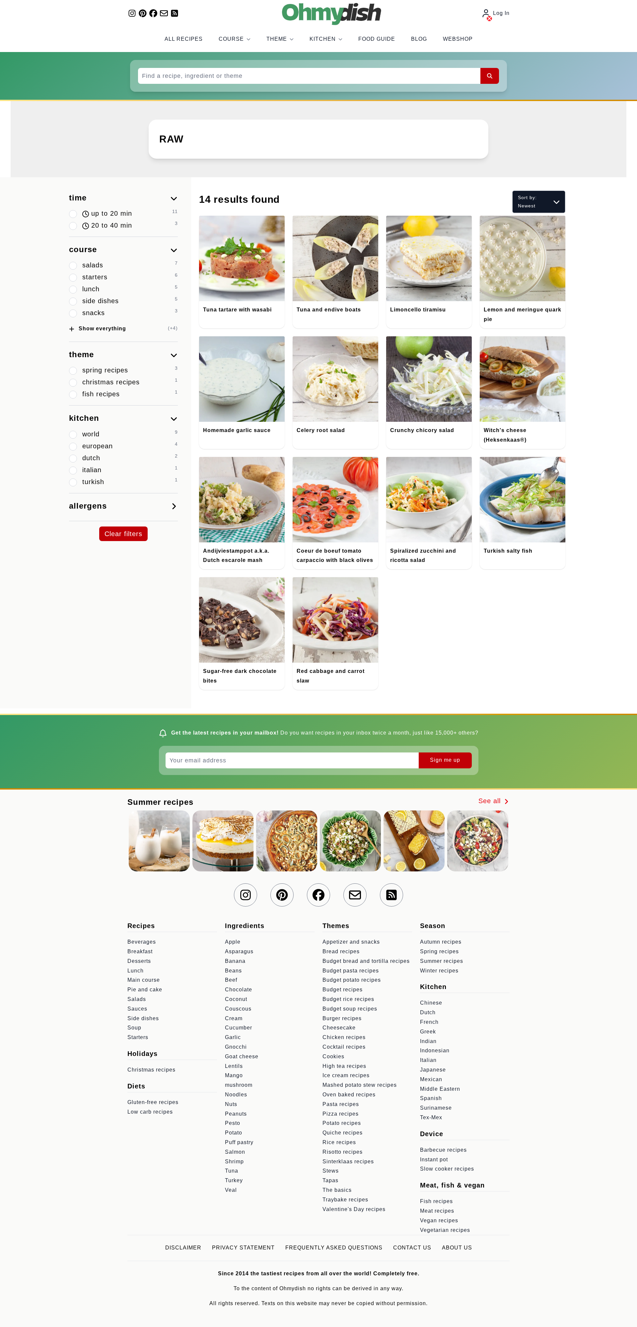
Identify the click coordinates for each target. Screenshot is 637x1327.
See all (490, 800)
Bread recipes (341, 951)
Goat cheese (241, 1056)
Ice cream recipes (346, 1075)
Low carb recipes (150, 1112)
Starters (137, 1037)
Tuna (231, 1171)
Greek (428, 1031)
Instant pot (434, 1159)
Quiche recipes (342, 1132)
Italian (428, 1060)
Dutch (428, 1012)
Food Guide (376, 39)
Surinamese (436, 1108)
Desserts (139, 961)
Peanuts (236, 1114)
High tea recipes (344, 1066)
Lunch (135, 970)
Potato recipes (341, 1123)
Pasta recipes (340, 1104)
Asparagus (239, 951)
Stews (330, 1171)
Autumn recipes (440, 942)
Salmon (235, 1152)
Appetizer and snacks (351, 942)
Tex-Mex (431, 1117)
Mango (234, 1075)
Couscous (238, 1009)
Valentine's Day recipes (354, 1209)
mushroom (238, 1085)
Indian (428, 1041)
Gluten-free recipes (152, 1102)
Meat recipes (437, 1211)
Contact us (412, 1247)
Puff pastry (239, 1142)
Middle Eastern (440, 1089)
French (429, 1022)
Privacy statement (243, 1247)
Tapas (330, 1180)
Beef (231, 980)
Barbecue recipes (443, 1150)
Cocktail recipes (344, 1047)
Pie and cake (144, 989)
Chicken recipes (344, 1037)
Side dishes (143, 1018)
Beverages (141, 942)
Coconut (236, 999)
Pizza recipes (340, 1114)
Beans (233, 970)
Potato (233, 1132)
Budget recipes (342, 989)
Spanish (431, 1098)
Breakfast (140, 951)
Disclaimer (183, 1247)
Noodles (236, 1094)
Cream (234, 1018)
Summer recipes (441, 961)
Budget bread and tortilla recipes (366, 961)
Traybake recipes (345, 1199)
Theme (276, 39)
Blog (419, 39)
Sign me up (445, 760)
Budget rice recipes (348, 999)
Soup (134, 1027)
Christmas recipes (151, 1070)
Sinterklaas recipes (348, 1161)
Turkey (234, 1180)
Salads (136, 999)
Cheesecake (339, 1027)
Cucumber (238, 1027)
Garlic (233, 1037)
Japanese (433, 1070)
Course (231, 39)
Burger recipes (342, 1018)
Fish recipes (436, 1201)
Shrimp (234, 1161)
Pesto (232, 1123)
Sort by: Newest (527, 201)
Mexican (431, 1079)
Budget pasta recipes (350, 970)
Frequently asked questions (334, 1247)
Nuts (231, 1104)
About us (457, 1247)
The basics (337, 1190)
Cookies (333, 1056)
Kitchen (323, 39)
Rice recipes (339, 1142)
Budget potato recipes (351, 980)
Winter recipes (439, 970)
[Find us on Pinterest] (142, 13)
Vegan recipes (439, 1220)
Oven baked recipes (349, 1094)
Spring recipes (439, 951)
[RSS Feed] (174, 13)
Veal (231, 1190)
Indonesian (435, 1050)
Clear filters (123, 533)
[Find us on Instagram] (132, 13)
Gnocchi (236, 1047)
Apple (233, 942)
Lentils (234, 1066)
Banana (235, 961)
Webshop (458, 39)
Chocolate (238, 989)
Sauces (137, 1009)
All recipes (184, 39)
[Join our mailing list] (164, 13)
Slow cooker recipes (447, 1169)
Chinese (431, 1003)
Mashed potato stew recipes (359, 1085)
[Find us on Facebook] (153, 13)
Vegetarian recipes (445, 1230)
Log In (501, 13)
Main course (143, 980)
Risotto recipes (342, 1152)
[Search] (489, 76)
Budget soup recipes (349, 1009)
